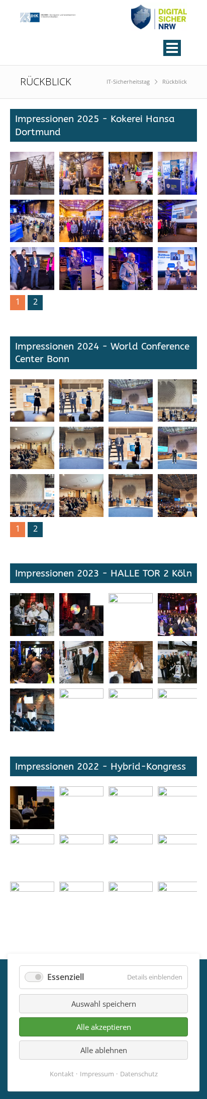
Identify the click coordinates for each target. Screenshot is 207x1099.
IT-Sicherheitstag (128, 81)
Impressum (97, 1073)
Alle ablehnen (103, 1050)
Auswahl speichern (103, 1004)
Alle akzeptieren (103, 1027)
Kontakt (62, 1073)
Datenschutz (139, 1073)
